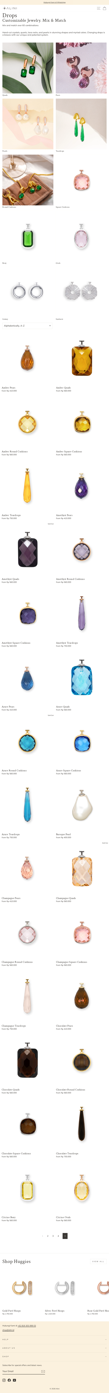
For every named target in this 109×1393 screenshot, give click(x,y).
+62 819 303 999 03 (27, 1325)
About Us (8, 1348)
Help (5, 1339)
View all (98, 1261)
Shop (5, 1356)
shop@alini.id (8, 1330)
